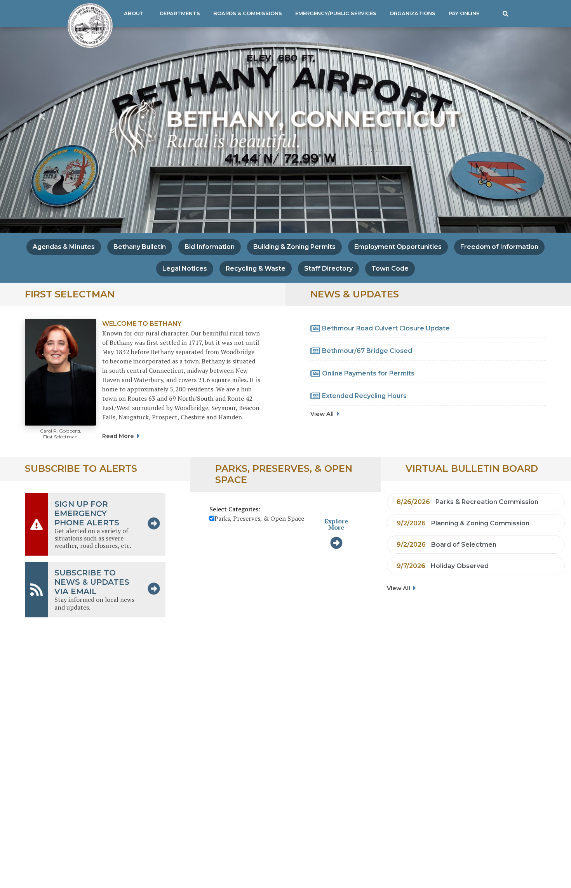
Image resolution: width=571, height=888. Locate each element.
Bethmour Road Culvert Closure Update (386, 328)
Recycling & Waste (256, 268)
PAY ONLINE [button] (464, 13)
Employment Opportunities (398, 246)
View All (322, 413)
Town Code (390, 268)
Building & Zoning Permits (294, 246)
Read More (118, 436)
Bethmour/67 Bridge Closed (367, 351)
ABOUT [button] (134, 13)
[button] (505, 13)
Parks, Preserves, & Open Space (259, 518)
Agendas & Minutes (64, 246)
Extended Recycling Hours (364, 396)
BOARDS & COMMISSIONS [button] (247, 13)
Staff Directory (328, 268)
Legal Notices (184, 268)
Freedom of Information (499, 246)
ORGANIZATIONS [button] (412, 13)
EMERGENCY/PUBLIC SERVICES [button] (335, 13)
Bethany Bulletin (139, 246)
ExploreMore (336, 524)
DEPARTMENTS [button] (180, 13)
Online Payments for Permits (368, 373)
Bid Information (210, 246)
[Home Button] (87, 25)
